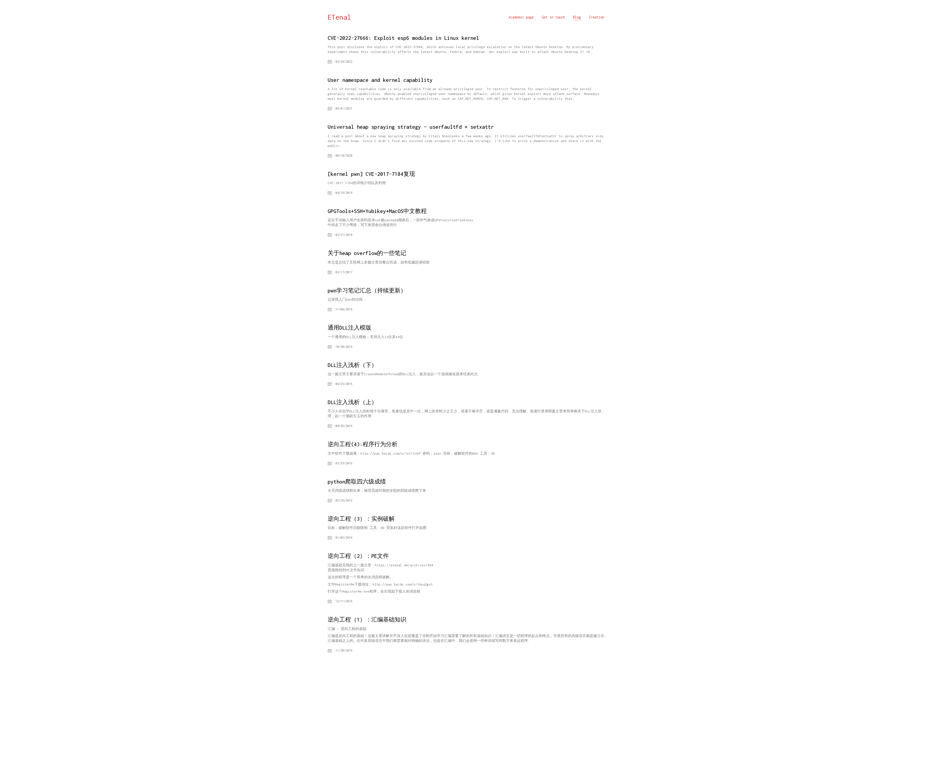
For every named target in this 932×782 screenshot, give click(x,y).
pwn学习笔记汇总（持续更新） (367, 290)
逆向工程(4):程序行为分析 (363, 444)
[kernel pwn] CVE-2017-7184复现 (371, 174)
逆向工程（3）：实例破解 (361, 519)
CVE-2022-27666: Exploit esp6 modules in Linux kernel (403, 38)
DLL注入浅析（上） (352, 402)
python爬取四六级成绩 (357, 481)
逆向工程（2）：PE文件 (358, 556)
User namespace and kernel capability (380, 80)
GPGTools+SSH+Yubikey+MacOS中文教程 (377, 211)
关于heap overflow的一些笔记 (367, 253)
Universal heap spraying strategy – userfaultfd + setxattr (411, 127)
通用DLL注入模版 (349, 327)
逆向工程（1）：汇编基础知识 (367, 619)
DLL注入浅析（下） (352, 365)
